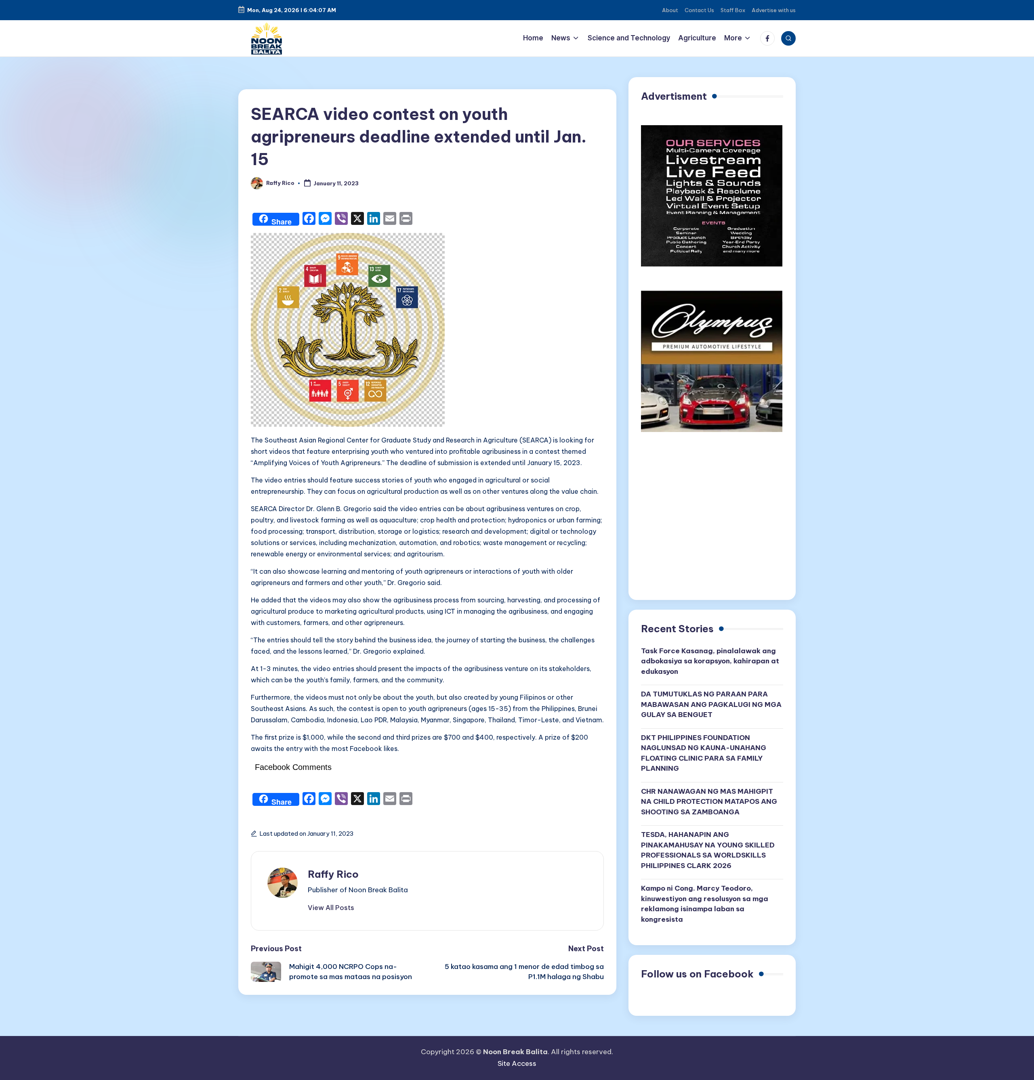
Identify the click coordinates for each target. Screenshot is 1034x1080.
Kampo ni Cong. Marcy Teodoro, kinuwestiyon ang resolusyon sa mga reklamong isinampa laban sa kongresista (704, 904)
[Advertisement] (712, 518)
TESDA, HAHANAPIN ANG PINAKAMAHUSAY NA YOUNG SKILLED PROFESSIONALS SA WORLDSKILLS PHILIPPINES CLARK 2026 (708, 850)
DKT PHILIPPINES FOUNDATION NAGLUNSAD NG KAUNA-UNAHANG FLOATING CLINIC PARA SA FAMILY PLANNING (703, 753)
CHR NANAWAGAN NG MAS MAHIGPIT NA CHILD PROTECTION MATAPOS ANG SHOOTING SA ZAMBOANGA (709, 801)
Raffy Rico (333, 874)
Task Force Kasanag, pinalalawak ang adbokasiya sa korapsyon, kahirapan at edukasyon (710, 661)
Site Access (517, 1063)
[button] (331, 908)
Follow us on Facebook (697, 974)
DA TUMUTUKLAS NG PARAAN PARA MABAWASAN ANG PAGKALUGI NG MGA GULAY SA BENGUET (711, 704)
